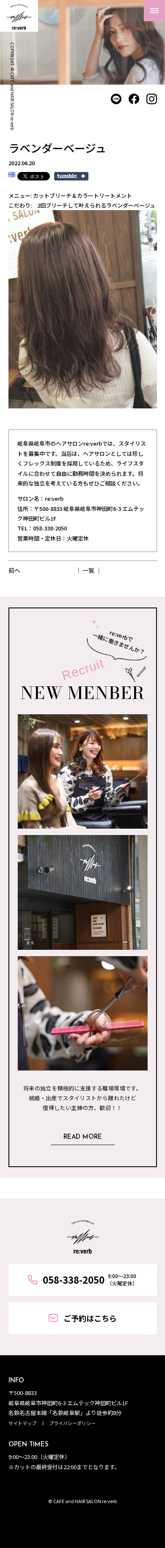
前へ (14, 570)
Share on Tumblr (71, 176)
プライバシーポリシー (72, 1423)
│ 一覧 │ (88, 570)
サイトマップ (22, 1423)
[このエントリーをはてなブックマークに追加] (11, 176)
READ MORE (82, 1137)
